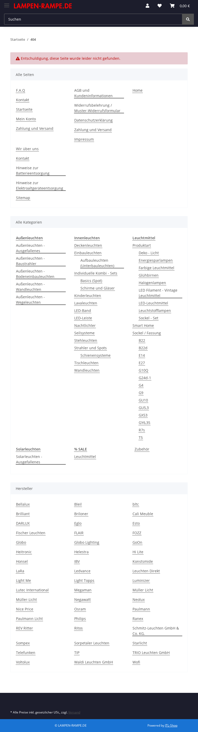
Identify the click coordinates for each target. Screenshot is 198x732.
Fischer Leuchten (30, 532)
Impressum (84, 139)
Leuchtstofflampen (155, 310)
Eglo (77, 523)
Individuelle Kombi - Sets (95, 273)
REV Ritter (24, 628)
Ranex (138, 618)
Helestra (81, 551)
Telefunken (25, 652)
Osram (80, 609)
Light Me (23, 580)
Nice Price (24, 609)
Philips (80, 618)
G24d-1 (145, 377)
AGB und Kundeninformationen (93, 93)
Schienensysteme (95, 355)
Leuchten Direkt (146, 570)
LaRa (20, 570)
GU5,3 (144, 407)
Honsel (22, 561)
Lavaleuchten (85, 303)
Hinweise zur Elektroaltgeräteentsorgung (39, 185)
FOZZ (137, 532)
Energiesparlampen (156, 260)
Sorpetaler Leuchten (91, 643)
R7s (142, 430)
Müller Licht (143, 590)
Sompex (23, 643)
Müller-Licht (26, 599)
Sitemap (23, 197)
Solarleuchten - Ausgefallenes (29, 459)
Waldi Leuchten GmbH (93, 662)
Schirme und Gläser (97, 288)
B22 (142, 340)
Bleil (78, 504)
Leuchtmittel (85, 456)
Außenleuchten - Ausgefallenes (30, 248)
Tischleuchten (86, 362)
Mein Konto (26, 118)
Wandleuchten (87, 370)
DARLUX (23, 523)
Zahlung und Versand (34, 128)
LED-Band (82, 310)
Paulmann (141, 609)
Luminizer (141, 580)
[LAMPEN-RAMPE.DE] (43, 6)
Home (138, 90)
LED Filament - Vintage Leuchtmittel (158, 293)
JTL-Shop (171, 725)
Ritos (78, 628)
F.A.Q (20, 90)
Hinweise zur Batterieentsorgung (33, 170)
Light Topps (84, 580)
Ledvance (82, 570)
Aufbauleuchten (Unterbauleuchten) (97, 263)
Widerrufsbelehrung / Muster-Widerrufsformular (97, 108)
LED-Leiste (83, 318)
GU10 (143, 400)
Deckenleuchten (88, 245)
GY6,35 (144, 422)
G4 (141, 385)
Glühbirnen (149, 275)
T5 (141, 437)
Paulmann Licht (29, 618)
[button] (147, 6)
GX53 (143, 415)
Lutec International (32, 590)
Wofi (136, 662)
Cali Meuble (143, 513)
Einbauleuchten (88, 252)
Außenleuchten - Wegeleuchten (30, 299)
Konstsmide (143, 561)
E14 (142, 355)
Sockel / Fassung (147, 332)
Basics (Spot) (91, 280)
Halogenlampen (152, 282)
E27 (142, 362)
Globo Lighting (86, 542)
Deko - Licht (149, 252)
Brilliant (23, 513)
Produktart (142, 245)
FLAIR (79, 532)
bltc (136, 504)
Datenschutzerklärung (93, 120)
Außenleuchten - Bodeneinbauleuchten (35, 274)
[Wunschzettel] (159, 6)
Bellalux (23, 504)
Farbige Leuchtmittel (156, 267)
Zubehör (142, 449)
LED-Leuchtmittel (153, 303)
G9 (141, 392)
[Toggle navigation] (6, 3)
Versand (74, 712)
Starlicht (140, 643)
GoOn (137, 542)
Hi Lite (138, 551)
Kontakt (22, 99)
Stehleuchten (85, 340)
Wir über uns (27, 148)
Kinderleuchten (87, 295)
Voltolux (23, 662)
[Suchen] (188, 19)
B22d (143, 347)
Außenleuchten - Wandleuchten (30, 287)
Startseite (24, 109)
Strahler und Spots (90, 347)
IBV (77, 561)
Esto (136, 523)
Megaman (83, 590)
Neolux (139, 599)
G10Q (143, 370)
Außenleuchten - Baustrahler (30, 261)
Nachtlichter (85, 325)
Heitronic (24, 551)
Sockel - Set (148, 318)
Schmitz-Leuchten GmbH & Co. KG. (156, 631)
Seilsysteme (84, 332)
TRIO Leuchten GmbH (151, 652)
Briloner (81, 513)
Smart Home (143, 325)
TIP (76, 652)
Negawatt (82, 599)
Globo (21, 542)
